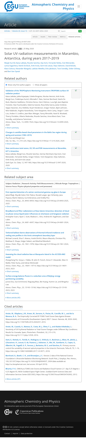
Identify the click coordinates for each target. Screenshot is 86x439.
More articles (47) (13, 379)
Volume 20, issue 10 (19, 31)
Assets (43, 37)
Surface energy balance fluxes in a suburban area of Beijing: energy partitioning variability (33, 277)
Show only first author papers (19, 85)
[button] (59, 31)
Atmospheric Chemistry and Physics (53, 6)
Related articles (74, 37)
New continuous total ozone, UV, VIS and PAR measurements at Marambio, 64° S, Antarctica (36, 149)
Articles (7, 31)
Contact (7, 434)
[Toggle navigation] (79, 6)
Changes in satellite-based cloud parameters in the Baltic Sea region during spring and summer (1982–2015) (36, 133)
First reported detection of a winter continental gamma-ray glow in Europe (36, 192)
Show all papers (41, 85)
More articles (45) (13, 297)
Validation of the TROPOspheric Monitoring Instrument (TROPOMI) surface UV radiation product (37, 92)
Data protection (26, 434)
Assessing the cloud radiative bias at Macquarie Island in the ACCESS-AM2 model (35, 255)
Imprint (15, 434)
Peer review (52, 37)
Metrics (63, 37)
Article (35, 37)
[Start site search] (80, 31)
